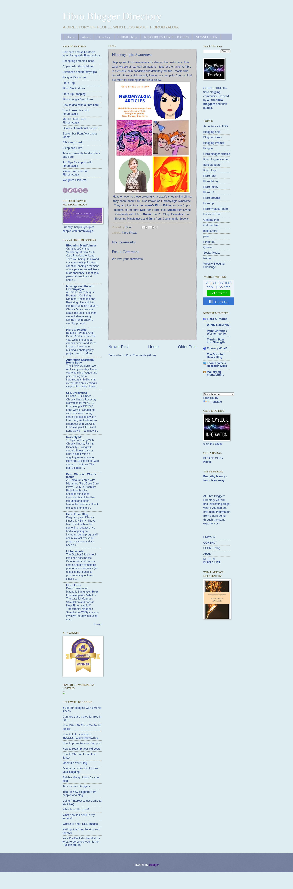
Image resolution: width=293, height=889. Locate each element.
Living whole (74, 551)
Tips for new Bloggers (76, 786)
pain (206, 236)
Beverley (177, 214)
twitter (207, 258)
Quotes (207, 247)
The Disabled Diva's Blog (215, 356)
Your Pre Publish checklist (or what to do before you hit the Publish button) (81, 842)
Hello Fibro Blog (77, 514)
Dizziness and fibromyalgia (80, 72)
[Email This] (143, 227)
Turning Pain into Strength (216, 341)
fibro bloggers (212, 164)
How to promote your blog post (82, 743)
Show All (98, 624)
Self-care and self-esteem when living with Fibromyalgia (81, 53)
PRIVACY (209, 537)
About (86, 37)
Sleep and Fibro (72, 148)
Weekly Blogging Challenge (213, 265)
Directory (104, 37)
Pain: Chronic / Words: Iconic (81, 476)
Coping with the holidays (78, 66)
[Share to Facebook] (152, 227)
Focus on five (211, 214)
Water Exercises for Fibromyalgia (75, 173)
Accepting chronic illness (78, 61)
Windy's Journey (218, 324)
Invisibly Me (74, 437)
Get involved (211, 225)
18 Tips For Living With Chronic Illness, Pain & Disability (80, 444)
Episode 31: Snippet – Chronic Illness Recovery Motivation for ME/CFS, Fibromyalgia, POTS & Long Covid (81, 403)
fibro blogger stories (216, 159)
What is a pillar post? (76, 809)
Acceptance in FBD (215, 126)
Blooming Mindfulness (81, 245)
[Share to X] (149, 227)
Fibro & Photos (76, 329)
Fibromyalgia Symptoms (78, 99)
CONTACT (210, 542)
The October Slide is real (81, 554)
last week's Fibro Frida (155, 205)
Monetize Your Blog (75, 763)
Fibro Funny (210, 186)
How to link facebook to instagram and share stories (80, 736)
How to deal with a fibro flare (81, 105)
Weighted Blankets (74, 180)
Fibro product (211, 197)
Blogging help (211, 131)
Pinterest (209, 241)
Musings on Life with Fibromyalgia (80, 288)
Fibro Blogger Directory (112, 15)
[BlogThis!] (146, 227)
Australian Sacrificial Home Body (80, 361)
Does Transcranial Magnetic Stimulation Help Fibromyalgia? (82, 592)
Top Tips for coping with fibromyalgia (77, 164)
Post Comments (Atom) (141, 355)
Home (71, 37)
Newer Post (118, 347)
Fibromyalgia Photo (215, 208)
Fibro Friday (129, 232)
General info (211, 219)
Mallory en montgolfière (215, 373)
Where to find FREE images (80, 823)
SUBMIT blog (127, 37)
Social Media (211, 252)
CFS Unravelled (76, 393)
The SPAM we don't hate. (81, 365)
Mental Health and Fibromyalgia (74, 121)
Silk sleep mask (73, 142)
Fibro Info (209, 192)
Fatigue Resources (74, 77)
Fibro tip (208, 203)
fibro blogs (210, 170)
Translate (216, 401)
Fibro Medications (74, 88)
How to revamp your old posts (82, 748)
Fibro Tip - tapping (74, 94)
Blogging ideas (212, 137)
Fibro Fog (69, 83)
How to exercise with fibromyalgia (76, 112)
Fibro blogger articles (216, 154)
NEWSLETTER (206, 37)
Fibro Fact (209, 175)
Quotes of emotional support (80, 128)
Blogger (154, 864)
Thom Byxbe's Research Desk (217, 364)
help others (210, 230)
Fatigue (208, 148)
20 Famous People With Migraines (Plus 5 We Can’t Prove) (82, 483)
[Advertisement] (228, 647)
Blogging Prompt (213, 142)
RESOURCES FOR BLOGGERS (166, 37)
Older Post (187, 347)
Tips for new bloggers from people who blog (79, 793)
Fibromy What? (217, 348)
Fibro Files (73, 585)
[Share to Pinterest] (156, 227)
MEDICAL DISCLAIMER (212, 560)
